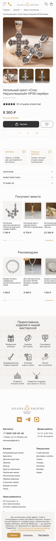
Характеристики (11, 177)
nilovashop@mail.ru (11, 440)
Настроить (43, 535)
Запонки (6, 463)
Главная (6, 10)
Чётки (5, 489)
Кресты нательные (31, 10)
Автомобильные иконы (13, 453)
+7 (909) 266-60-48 (13, 433)
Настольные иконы (11, 476)
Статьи (39, 459)
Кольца (6, 466)
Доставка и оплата (44, 456)
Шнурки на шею (10, 485)
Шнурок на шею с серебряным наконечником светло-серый (12, 282)
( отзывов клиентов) (28, 104)
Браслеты (7, 456)
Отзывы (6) (8, 183)
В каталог (49, 240)
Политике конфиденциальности (31, 530)
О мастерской (42, 453)
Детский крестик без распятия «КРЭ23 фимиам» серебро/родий (32, 282)
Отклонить (28, 535)
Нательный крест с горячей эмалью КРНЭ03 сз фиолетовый (33, 225)
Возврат (40, 469)
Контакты (40, 466)
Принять (14, 535)
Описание (8, 172)
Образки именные (11, 479)
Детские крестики (11, 459)
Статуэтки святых (11, 482)
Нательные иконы (11, 472)
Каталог (16, 10)
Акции (39, 472)
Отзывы (39, 463)
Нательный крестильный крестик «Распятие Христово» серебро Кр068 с (11, 226)
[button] (24, 65)
